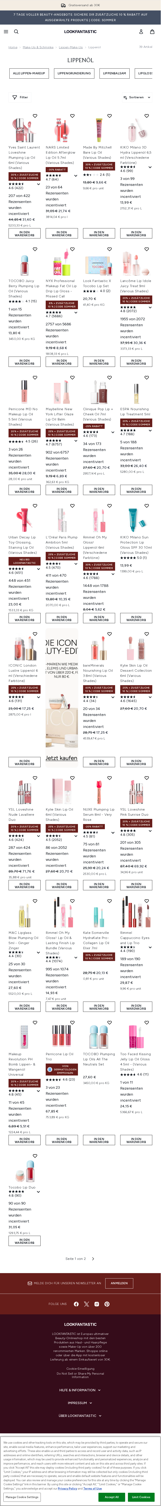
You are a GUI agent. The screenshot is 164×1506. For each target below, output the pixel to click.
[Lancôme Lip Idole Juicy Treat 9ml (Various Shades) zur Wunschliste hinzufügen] (147, 249)
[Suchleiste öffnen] (16, 31)
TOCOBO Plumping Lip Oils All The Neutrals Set (99, 1059)
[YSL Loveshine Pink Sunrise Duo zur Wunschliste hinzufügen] (147, 778)
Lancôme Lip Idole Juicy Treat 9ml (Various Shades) (135, 286)
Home (13, 47)
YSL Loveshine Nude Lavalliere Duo (21, 814)
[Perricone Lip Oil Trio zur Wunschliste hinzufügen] (72, 1022)
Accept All (112, 1497)
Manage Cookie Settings (22, 1497)
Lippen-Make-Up (71, 47)
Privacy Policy (67, 1488)
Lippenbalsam (114, 73)
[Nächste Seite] (93, 1259)
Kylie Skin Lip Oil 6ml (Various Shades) (59, 814)
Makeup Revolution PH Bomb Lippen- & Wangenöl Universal (22, 1064)
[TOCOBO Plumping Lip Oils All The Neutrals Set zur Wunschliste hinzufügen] (109, 1022)
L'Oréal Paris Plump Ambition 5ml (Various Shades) (62, 542)
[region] (80, 1471)
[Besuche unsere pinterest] (107, 1304)
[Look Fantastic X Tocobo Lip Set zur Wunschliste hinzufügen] (109, 249)
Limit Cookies (141, 1497)
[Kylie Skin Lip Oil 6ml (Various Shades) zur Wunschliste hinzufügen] (72, 778)
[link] (141, 31)
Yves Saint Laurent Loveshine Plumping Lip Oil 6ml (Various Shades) (24, 157)
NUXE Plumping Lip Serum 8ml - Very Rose (99, 814)
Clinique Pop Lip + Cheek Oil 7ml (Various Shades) (98, 414)
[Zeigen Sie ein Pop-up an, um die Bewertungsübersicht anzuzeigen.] (39, 184)
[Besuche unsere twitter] (86, 1304)
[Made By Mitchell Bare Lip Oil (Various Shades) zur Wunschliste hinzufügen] (109, 116)
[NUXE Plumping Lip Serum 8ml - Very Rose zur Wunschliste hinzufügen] (109, 778)
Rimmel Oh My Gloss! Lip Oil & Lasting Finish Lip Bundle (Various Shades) (60, 943)
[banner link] (62, 697)
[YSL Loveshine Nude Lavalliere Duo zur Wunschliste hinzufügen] (35, 778)
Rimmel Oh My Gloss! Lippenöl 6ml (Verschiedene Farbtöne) (95, 547)
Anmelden (119, 1283)
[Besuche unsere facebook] (76, 1304)
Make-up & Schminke (38, 47)
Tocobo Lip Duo (22, 1187)
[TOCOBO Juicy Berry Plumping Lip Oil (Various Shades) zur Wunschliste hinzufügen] (35, 249)
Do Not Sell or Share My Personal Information (80, 1375)
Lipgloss (145, 73)
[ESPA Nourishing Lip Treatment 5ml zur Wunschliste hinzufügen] (147, 377)
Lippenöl (80, 61)
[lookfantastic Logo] (80, 31)
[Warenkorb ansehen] (152, 31)
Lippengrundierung (74, 73)
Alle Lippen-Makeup (29, 73)
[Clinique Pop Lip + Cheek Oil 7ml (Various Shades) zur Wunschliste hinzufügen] (109, 377)
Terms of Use (92, 1488)
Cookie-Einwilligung (80, 1369)
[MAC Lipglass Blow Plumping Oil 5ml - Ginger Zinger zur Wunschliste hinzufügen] (35, 901)
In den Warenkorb (24, 234)
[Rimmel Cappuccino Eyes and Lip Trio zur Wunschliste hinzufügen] (147, 901)
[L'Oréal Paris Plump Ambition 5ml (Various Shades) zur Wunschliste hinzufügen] (72, 506)
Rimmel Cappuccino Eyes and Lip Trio (135, 938)
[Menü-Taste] (5, 31)
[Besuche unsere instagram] (97, 1304)
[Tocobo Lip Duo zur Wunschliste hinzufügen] (35, 1156)
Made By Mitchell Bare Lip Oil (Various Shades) (97, 152)
